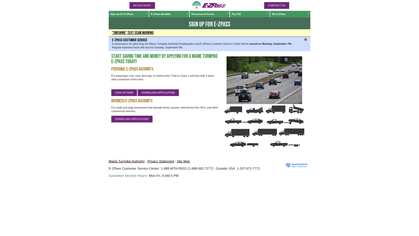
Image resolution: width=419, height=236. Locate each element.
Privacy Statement (160, 161)
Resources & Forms (202, 14)
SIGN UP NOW (124, 92)
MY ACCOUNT (142, 5)
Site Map (183, 161)
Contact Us (276, 5)
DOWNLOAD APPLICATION (158, 92)
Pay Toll (236, 14)
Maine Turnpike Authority (127, 161)
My (279, 14)
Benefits (161, 14)
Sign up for (121, 14)
